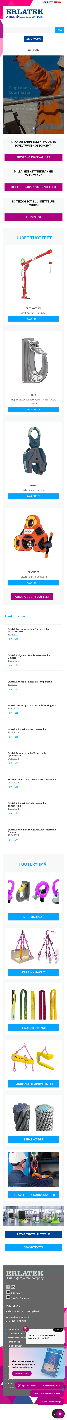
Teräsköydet (33, 1139)
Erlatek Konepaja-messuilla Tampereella (30, 681)
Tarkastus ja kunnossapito (33, 1195)
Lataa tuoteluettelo (33, 1234)
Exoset (34, 485)
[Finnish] (48, 2)
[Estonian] (51, 2)
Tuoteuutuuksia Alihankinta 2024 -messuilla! (32, 779)
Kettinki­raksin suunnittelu (33, 187)
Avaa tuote (33, 318)
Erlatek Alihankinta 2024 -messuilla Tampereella (27, 804)
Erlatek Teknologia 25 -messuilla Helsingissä (32, 705)
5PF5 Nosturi (33, 308)
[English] (44, 2)
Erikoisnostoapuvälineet (34, 1084)
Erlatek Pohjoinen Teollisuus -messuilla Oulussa (29, 656)
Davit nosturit (28, 312)
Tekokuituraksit (33, 1028)
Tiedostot (33, 217)
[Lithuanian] (59, 2)
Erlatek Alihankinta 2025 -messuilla (27, 729)
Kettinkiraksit (33, 972)
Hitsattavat (49, 399)
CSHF (33, 394)
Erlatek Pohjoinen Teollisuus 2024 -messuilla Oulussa (32, 831)
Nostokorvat (33, 917)
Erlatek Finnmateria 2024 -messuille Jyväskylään (27, 754)
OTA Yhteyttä (34, 1247)
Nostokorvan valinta (33, 157)
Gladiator (33, 572)
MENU (36, 50)
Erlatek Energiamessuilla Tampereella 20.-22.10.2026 (28, 630)
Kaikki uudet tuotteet (32, 597)
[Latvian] (55, 2)
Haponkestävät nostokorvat (26, 399)
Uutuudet (42, 312)
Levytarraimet (28, 490)
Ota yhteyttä (33, 39)
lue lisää (13, 639)
